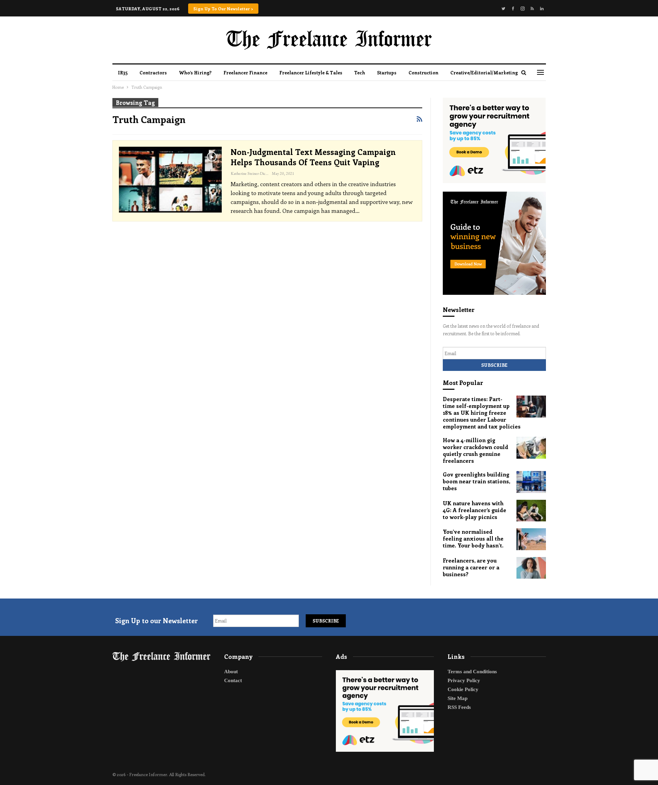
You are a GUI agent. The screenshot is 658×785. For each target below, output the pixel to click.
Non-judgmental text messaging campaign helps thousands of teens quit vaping (313, 156)
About (231, 671)
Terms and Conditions (472, 671)
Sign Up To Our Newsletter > (223, 8)
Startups (387, 72)
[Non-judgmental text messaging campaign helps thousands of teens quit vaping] (170, 180)
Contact (233, 680)
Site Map (457, 698)
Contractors (153, 72)
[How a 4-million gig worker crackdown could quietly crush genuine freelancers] (531, 448)
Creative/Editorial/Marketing (484, 72)
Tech (359, 72)
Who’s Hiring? (195, 72)
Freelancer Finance (245, 72)
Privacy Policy (464, 680)
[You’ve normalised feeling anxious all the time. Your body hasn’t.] (531, 539)
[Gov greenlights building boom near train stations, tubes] (531, 482)
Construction (423, 72)
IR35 (122, 72)
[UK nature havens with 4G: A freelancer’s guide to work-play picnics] (531, 511)
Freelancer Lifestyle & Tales (310, 72)
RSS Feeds (459, 707)
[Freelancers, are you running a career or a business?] (531, 568)
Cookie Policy (463, 689)
